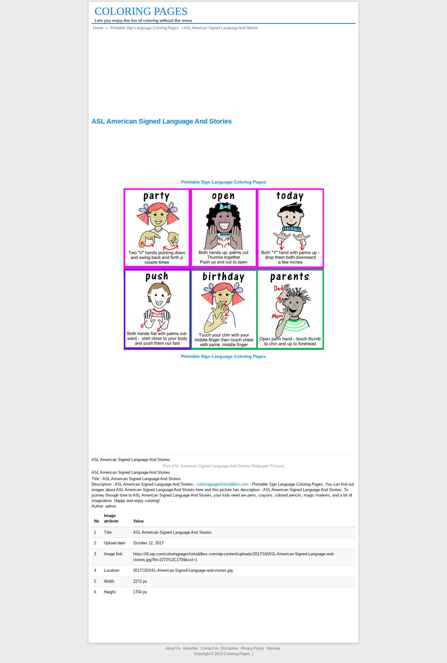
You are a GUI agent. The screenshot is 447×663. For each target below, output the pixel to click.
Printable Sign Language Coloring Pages (144, 28)
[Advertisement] (223, 74)
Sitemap (273, 648)
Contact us (209, 648)
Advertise (190, 648)
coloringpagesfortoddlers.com (222, 484)
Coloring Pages (141, 11)
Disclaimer (229, 648)
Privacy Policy (252, 648)
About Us (173, 648)
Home (98, 28)
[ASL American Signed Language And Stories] (223, 350)
